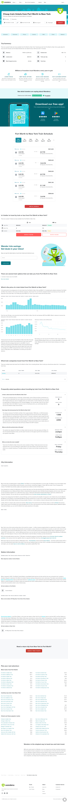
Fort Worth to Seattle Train (6, 672)
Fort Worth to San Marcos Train (42, 678)
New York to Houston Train (6, 708)
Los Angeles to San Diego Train (42, 724)
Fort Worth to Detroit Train (41, 672)
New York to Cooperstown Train (42, 703)
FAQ (43, 34)
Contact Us (58, 787)
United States (11, 775)
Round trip (14, 19)
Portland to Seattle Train (6, 719)
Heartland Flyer (9, 579)
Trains (20, 2)
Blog (45, 2)
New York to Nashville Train (41, 701)
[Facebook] (4, 793)
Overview (15, 34)
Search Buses (54, 234)
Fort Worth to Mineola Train (6, 678)
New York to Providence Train (7, 699)
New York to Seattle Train (41, 708)
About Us (44, 787)
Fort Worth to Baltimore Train (7, 674)
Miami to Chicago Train (40, 720)
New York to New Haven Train (7, 710)
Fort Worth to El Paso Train (41, 676)
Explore (40, 2)
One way (7, 19)
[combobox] (9, 22)
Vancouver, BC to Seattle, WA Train (8, 732)
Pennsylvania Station (6, 616)
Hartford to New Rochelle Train (42, 732)
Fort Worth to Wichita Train (6, 687)
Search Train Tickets (33, 650)
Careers (44, 793)
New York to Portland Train (6, 695)
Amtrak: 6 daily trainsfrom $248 (9, 276)
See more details (5, 279)
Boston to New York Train (41, 722)
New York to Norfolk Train (41, 695)
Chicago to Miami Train (5, 720)
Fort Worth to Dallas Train (6, 676)
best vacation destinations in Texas (42, 494)
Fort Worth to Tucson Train (41, 682)
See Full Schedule (34, 206)
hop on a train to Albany (19, 543)
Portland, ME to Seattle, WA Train (42, 728)
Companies (58, 789)
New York (17, 775)
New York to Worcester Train (7, 701)
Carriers (34, 34)
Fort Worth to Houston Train (41, 685)
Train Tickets (3, 775)
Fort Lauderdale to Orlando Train (7, 722)
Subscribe (6, 263)
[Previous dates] (14, 140)
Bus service (29, 502)
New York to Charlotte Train (41, 707)
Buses (14, 2)
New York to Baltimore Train (6, 697)
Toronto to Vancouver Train (41, 730)
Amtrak (3, 373)
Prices (24, 34)
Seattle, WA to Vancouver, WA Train (8, 733)
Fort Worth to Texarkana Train (7, 685)
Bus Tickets (31, 787)
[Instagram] (2, 793)
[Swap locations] (17, 22)
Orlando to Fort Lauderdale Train (42, 733)
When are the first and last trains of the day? (12, 427)
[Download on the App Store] (43, 113)
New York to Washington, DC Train (8, 707)
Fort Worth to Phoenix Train (41, 680)
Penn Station (47, 540)
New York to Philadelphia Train (42, 705)
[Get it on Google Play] (56, 113)
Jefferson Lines (31, 579)
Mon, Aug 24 (37, 22)
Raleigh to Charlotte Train (6, 726)
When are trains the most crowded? (10, 442)
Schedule (5, 34)
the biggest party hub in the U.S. (48, 538)
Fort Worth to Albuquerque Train (42, 687)
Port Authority (32, 540)
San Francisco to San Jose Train (7, 724)
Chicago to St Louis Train (41, 726)
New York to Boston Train (6, 705)
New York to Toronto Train (6, 703)
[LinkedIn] (7, 793)
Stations (62, 34)
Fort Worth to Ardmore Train (41, 674)
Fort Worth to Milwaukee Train (7, 682)
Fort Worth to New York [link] (32, 775)
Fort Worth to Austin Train (6, 683)
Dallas (22, 483)
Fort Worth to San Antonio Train (42, 683)
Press (43, 791)
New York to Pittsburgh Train (41, 719)
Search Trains (28, 234)
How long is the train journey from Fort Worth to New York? (16, 410)
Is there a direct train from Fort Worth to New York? (14, 394)
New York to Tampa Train (41, 697)
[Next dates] (54, 140)
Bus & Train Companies (30, 2)
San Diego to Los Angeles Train (7, 728)
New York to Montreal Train (41, 699)
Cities (53, 34)
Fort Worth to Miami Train (6, 680)
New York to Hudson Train (41, 710)
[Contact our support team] (65, 800)
